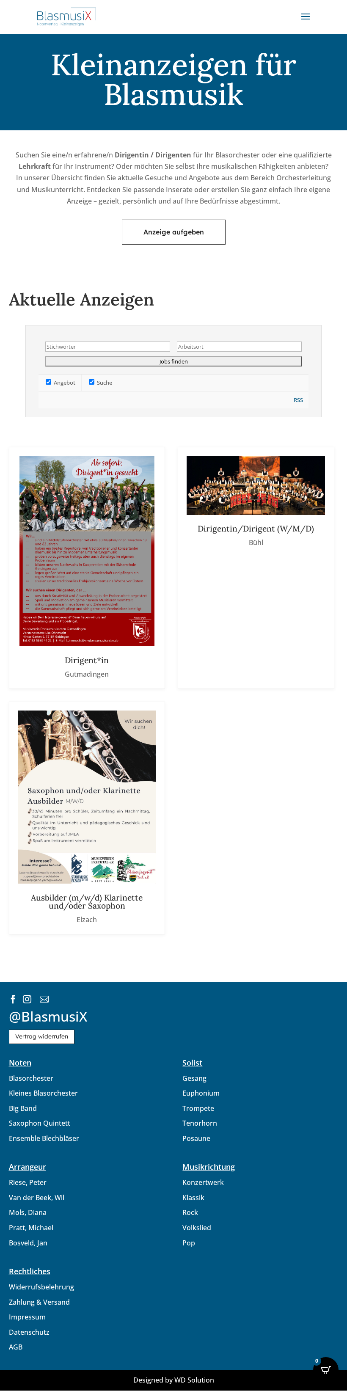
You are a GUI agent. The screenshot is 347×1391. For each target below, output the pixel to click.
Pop (188, 1243)
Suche (104, 382)
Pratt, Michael (31, 1227)
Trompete (198, 1108)
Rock (190, 1212)
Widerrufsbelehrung (41, 1287)
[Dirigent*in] (87, 568)
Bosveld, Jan (28, 1243)
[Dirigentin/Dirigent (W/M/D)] (256, 568)
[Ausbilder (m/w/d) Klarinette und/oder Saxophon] (87, 818)
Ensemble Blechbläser (44, 1138)
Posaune (196, 1138)
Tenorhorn (199, 1123)
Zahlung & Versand (39, 1302)
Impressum (27, 1317)
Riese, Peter (28, 1182)
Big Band (23, 1108)
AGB (15, 1347)
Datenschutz (29, 1332)
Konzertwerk (203, 1182)
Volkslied (196, 1227)
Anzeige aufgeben (173, 232)
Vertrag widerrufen (41, 1036)
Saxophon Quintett (39, 1123)
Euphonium (201, 1093)
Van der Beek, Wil (36, 1197)
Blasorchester (31, 1078)
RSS (298, 400)
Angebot (63, 382)
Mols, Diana (28, 1212)
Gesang (194, 1078)
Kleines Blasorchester (43, 1093)
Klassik (193, 1197)
